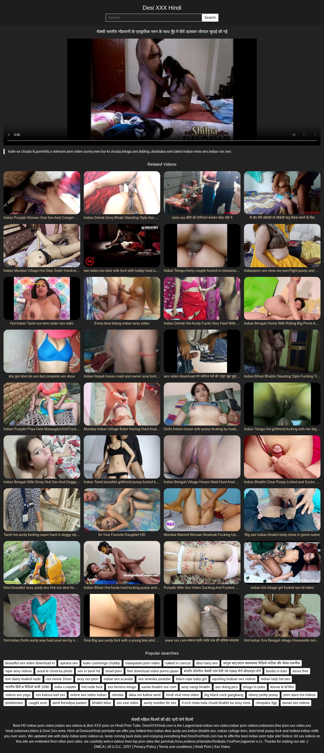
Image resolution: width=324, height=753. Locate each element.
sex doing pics (226, 687)
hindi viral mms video (182, 695)
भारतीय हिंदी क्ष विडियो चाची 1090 (27, 687)
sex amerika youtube (154, 679)
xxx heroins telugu (122, 687)
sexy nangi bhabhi (195, 687)
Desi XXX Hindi (162, 8)
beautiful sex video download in (30, 663)
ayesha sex (69, 663)
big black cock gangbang (223, 695)
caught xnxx (37, 703)
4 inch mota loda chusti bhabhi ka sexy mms (216, 703)
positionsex (14, 703)
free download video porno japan (153, 671)
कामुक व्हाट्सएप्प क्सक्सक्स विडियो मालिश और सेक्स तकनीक (261, 663)
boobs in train (276, 671)
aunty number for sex (160, 703)
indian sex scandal (118, 679)
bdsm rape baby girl (191, 679)
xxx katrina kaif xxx (50, 695)
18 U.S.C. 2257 (119, 747)
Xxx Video (222, 747)
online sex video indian (88, 695)
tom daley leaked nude (23, 679)
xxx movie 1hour (59, 679)
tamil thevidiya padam (69, 703)
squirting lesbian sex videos (233, 679)
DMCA (99, 747)
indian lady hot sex (275, 679)
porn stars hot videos (299, 695)
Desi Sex (50, 731)
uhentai (117, 695)
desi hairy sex (207, 663)
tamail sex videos (295, 703)
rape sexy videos (18, 671)
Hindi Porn (203, 747)
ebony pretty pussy (263, 695)
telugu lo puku (254, 687)
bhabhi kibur (101, 703)
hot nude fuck (92, 687)
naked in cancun (178, 663)
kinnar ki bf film (282, 687)
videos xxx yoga (17, 695)
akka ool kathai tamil (145, 695)
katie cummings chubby (101, 663)
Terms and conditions (175, 747)
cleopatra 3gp (266, 703)
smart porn (113, 671)
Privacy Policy (145, 747)
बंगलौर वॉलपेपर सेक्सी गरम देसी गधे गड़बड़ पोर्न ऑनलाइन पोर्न (222, 671)
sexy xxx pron (87, 679)
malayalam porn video (142, 663)
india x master (65, 687)
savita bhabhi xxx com (159, 687)
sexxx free (300, 671)
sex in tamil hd (89, 671)
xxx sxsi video (127, 703)
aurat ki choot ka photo (54, 671)
